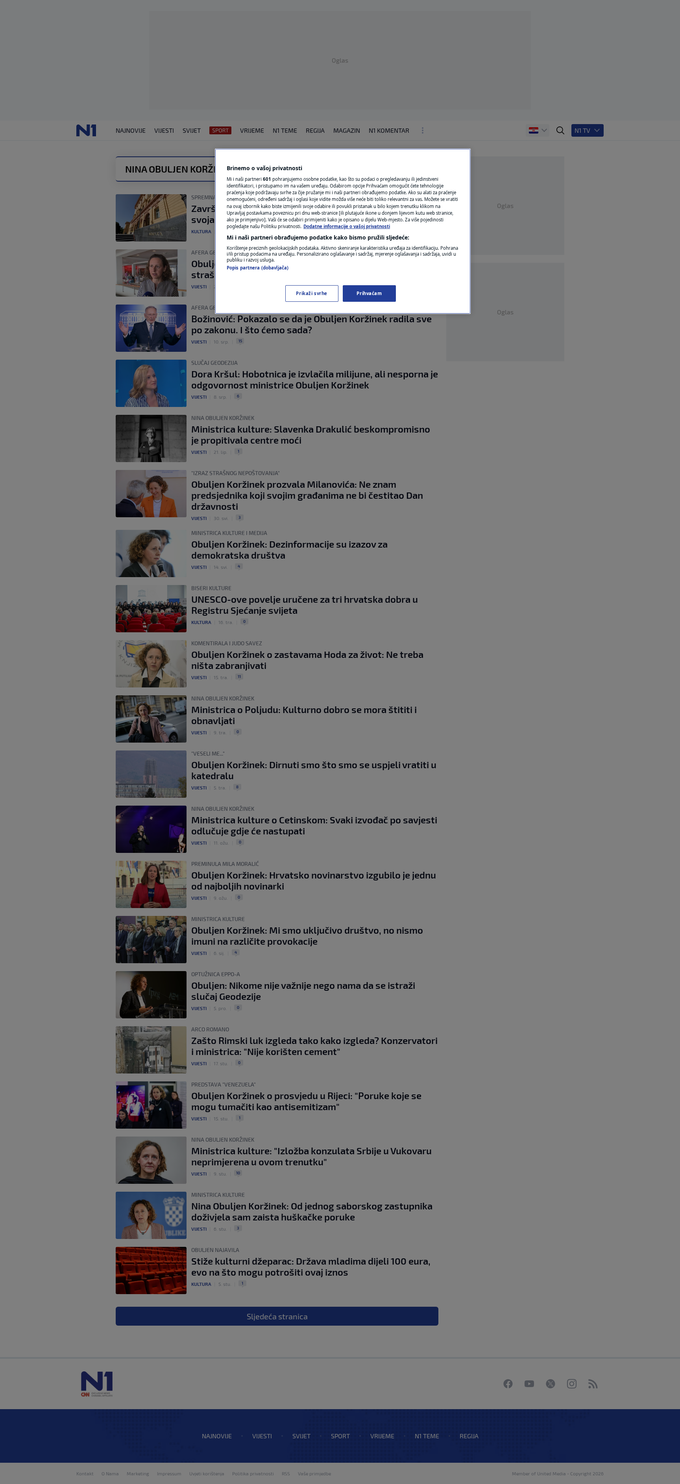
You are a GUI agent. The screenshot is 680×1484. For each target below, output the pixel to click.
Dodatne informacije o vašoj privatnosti (346, 226)
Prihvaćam (369, 293)
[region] (343, 231)
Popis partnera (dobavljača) (257, 268)
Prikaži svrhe (311, 293)
